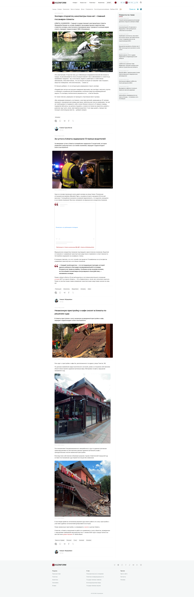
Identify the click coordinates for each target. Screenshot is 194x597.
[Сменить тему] (116, 2)
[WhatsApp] (60, 121)
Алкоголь (67, 289)
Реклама (122, 579)
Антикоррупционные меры (93, 582)
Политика (55, 576)
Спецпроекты (89, 9)
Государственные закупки (93, 585)
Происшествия (56, 574)
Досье (82, 9)
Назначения (66, 9)
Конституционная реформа (101, 9)
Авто (89, 289)
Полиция (58, 289)
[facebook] (126, 565)
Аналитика (101, 2)
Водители (75, 289)
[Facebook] (69, 121)
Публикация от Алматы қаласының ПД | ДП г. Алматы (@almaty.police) (75, 247)
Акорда (59, 9)
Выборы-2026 (114, 9)
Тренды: (54, 9)
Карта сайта (123, 574)
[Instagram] (56, 121)
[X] (73, 121)
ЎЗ (137, 2)
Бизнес (69, 540)
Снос (75, 540)
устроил (57, 279)
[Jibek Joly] (133, 9)
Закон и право (59, 540)
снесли (86, 527)
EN (129, 2)
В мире (54, 585)
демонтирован (67, 534)
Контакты (123, 576)
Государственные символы (93, 579)
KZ (121, 2)
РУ (126, 2)
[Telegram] (64, 121)
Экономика (55, 582)
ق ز (134, 2)
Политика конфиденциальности (95, 576)
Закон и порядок (75, 9)
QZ (124, 2)
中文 (132, 2)
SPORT (109, 2)
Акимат (81, 540)
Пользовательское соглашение (95, 574)
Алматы (57, 117)
